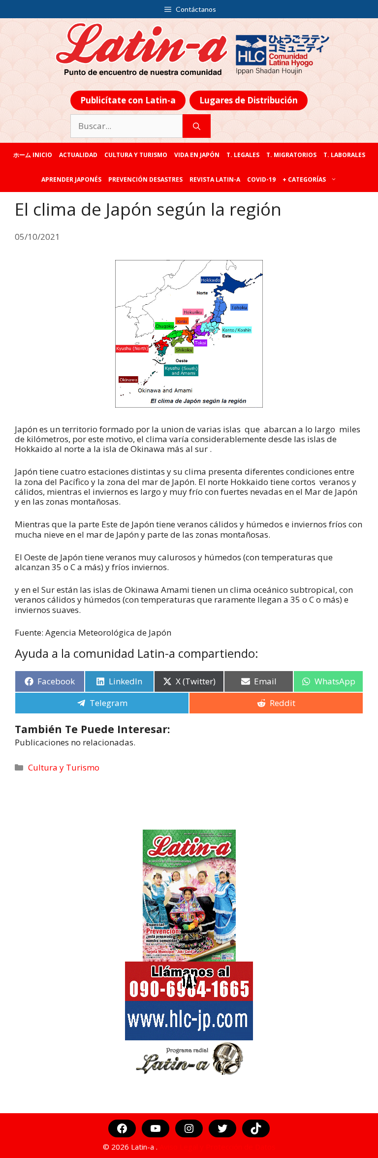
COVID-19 (261, 179)
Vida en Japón (197, 155)
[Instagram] (189, 1128)
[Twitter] (222, 1128)
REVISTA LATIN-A (214, 179)
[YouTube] (155, 1128)
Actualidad (78, 155)
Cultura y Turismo (135, 155)
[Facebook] (122, 1128)
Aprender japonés (71, 179)
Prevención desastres (145, 179)
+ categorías (304, 179)
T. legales (242, 155)
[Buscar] (197, 126)
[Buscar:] (126, 126)
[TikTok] (256, 1128)
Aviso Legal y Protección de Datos (217, 1147)
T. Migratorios (291, 155)
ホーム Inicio (32, 155)
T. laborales (344, 155)
